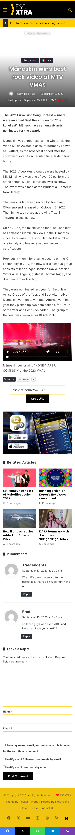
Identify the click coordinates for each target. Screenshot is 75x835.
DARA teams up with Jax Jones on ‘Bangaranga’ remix (54, 535)
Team (34, 808)
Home (31, 33)
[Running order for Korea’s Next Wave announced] (55, 478)
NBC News (23, 379)
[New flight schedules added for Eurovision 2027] (19, 518)
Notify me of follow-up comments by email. (34, 759)
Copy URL (37, 398)
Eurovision (43, 33)
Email (7, 728)
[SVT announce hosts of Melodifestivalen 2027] (19, 478)
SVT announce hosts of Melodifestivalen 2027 (18, 494)
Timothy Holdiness (24, 93)
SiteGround (62, 801)
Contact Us (47, 808)
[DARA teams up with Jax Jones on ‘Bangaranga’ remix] (55, 518)
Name (8, 711)
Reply (26, 594)
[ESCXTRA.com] (21, 10)
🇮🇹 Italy (46, 60)
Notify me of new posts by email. (27, 767)
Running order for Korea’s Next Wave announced (53, 494)
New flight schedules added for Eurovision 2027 (18, 535)
